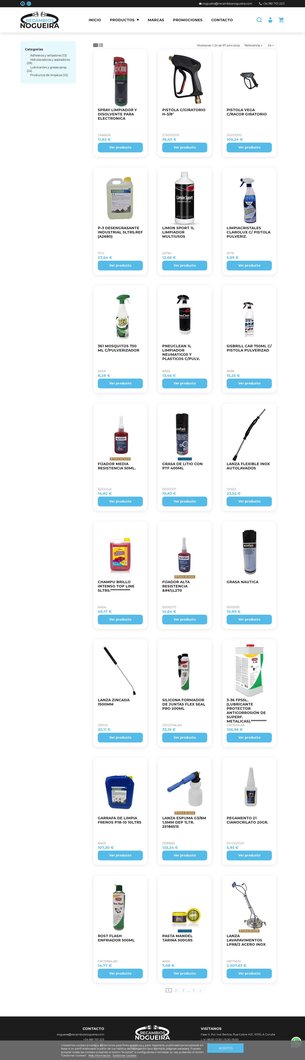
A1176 (230, 253)
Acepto (225, 1048)
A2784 (166, 253)
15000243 (105, 489)
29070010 (234, 961)
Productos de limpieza (49, 75)
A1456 (166, 961)
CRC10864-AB (107, 961)
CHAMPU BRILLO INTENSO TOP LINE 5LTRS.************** (116, 586)
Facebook (22, 3)
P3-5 (101, 253)
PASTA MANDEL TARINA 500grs (177, 938)
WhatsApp (29, 3)
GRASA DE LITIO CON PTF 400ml (182, 466)
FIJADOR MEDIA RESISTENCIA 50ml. (117, 466)
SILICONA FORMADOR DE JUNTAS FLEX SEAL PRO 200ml (183, 704)
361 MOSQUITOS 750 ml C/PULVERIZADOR (118, 348)
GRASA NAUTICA (242, 582)
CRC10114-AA (235, 725)
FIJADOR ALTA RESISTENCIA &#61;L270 (176, 586)
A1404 (102, 607)
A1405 (102, 843)
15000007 (169, 489)
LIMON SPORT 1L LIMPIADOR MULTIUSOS (178, 232)
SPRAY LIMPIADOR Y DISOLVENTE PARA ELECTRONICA (117, 114)
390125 (103, 725)
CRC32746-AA (172, 725)
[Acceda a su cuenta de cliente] (270, 20)
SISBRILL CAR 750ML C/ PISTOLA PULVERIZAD (249, 348)
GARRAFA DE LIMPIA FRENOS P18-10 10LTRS (119, 820)
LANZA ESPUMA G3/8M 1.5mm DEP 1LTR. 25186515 (184, 822)
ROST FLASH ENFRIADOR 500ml (116, 938)
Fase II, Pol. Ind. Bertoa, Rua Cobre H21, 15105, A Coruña (238, 1034)
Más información (99, 1055)
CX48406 (104, 135)
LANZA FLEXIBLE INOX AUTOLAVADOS (248, 466)
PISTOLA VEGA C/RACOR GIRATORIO (247, 112)
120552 (231, 489)
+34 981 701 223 (273, 3)
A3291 (102, 371)
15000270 (169, 607)
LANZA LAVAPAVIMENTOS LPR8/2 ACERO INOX (246, 940)
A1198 (230, 371)
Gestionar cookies (124, 1055)
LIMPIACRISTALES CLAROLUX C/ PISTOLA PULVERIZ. (248, 232)
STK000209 (170, 135)
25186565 (168, 843)
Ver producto (120, 147)
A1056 (166, 371)
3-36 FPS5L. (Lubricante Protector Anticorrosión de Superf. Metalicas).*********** (247, 710)
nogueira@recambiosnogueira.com (227, 3)
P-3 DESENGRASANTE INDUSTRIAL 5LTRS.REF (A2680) (120, 232)
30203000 (234, 135)
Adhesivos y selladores (48, 55)
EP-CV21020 (235, 843)
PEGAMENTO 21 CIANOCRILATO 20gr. (247, 820)
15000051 (233, 607)
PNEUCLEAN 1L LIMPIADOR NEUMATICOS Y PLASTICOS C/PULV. (181, 352)
